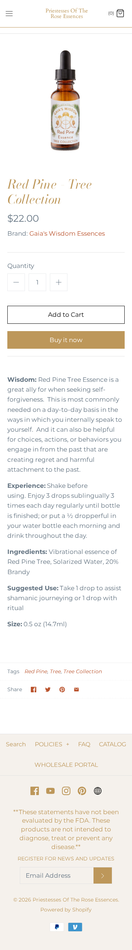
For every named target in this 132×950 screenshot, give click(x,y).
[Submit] (103, 875)
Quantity (20, 265)
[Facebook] (34, 791)
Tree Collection (82, 671)
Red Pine (36, 671)
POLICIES (52, 744)
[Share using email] (76, 689)
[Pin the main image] (62, 689)
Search (16, 744)
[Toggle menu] (9, 13)
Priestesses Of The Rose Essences (75, 900)
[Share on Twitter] (48, 689)
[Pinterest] (82, 791)
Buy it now (66, 340)
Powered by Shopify (66, 910)
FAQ (84, 744)
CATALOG (112, 744)
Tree (55, 671)
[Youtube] (50, 791)
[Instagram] (66, 791)
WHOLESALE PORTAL (66, 764)
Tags (13, 671)
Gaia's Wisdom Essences (67, 233)
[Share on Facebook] (33, 689)
